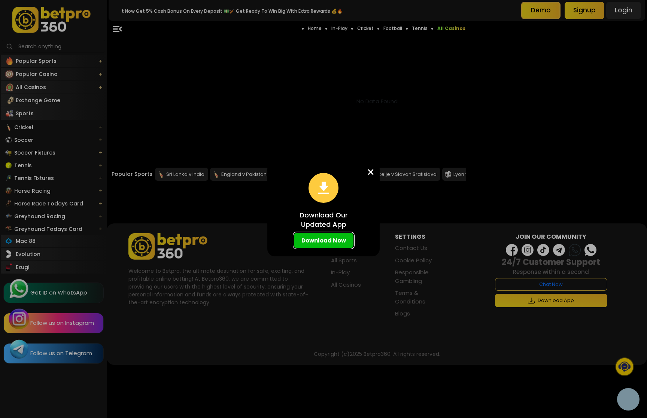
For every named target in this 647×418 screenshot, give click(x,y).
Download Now (323, 240)
